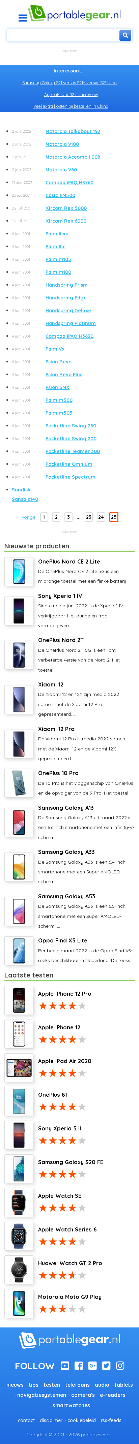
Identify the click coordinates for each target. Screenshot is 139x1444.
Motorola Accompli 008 (56, 157)
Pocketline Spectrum (53, 477)
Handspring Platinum (54, 323)
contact (26, 1420)
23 (88, 517)
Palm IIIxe (40, 234)
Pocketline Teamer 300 (56, 451)
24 (101, 517)
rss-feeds (111, 1420)
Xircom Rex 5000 (49, 208)
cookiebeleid (81, 1420)
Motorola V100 (45, 144)
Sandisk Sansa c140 (25, 494)
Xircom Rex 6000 (49, 221)
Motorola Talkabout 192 (56, 131)
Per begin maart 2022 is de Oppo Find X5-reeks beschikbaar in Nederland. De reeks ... (86, 950)
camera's (83, 1395)
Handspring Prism (50, 285)
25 (114, 517)
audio (102, 1385)
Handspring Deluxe (51, 311)
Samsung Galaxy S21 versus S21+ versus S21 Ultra (69, 82)
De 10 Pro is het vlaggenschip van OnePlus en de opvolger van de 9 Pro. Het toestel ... (85, 783)
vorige (28, 517)
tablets (123, 1385)
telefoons (77, 1385)
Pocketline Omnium (52, 464)
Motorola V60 (44, 170)
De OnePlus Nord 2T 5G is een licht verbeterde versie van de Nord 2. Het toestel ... (79, 655)
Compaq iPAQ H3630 (52, 336)
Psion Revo (42, 362)
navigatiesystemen (41, 1395)
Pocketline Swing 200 (54, 439)
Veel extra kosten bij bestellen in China (70, 106)
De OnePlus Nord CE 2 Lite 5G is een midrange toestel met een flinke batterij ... (84, 571)
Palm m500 (42, 400)
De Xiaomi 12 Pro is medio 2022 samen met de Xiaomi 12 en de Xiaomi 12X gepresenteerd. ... (81, 744)
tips (33, 1385)
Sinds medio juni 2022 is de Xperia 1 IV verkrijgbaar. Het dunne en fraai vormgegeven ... (80, 610)
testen (52, 1385)
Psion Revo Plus (47, 375)
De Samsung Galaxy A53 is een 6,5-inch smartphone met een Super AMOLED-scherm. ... (82, 911)
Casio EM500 (43, 195)
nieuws (15, 1385)
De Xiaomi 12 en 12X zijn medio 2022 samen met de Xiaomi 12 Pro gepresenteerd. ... (78, 699)
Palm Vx (38, 349)
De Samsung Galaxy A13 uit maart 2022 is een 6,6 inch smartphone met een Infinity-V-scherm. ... (86, 822)
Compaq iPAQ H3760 (52, 183)
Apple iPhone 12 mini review (71, 94)
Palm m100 (41, 272)
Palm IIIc (38, 247)
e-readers (113, 1395)
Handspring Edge (49, 298)
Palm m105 (41, 259)
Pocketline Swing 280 (54, 426)
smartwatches (71, 1405)
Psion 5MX (41, 387)
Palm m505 (42, 413)
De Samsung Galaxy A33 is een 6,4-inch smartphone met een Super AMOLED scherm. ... (82, 866)
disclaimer (51, 1420)
